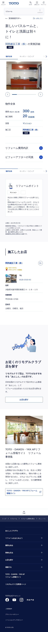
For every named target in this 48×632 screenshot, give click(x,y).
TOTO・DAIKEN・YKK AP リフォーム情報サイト (15, 576)
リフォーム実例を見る (28, 518)
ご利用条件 (8, 608)
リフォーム (13, 518)
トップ (4, 518)
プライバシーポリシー (12, 614)
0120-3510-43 (25, 280)
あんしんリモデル (11, 531)
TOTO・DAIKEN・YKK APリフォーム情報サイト (22, 492)
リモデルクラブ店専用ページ (15, 584)
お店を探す (24, 400)
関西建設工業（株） (16, 44)
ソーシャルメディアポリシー (14, 620)
